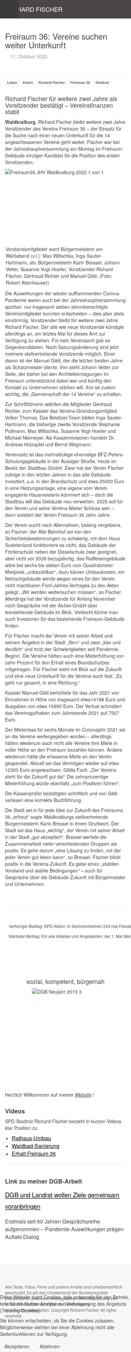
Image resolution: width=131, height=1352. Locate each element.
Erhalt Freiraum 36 (34, 1153)
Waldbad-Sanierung (35, 1146)
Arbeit (28, 82)
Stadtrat (102, 82)
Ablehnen (50, 1346)
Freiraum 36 (80, 82)
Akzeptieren (17, 1346)
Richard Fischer (51, 82)
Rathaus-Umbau (31, 1138)
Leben (12, 82)
